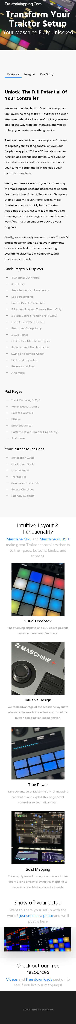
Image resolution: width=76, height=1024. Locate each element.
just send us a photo (36, 916)
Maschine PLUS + (54, 539)
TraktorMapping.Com (23, 4)
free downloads (39, 980)
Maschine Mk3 (19, 539)
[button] (69, 4)
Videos (12, 980)
